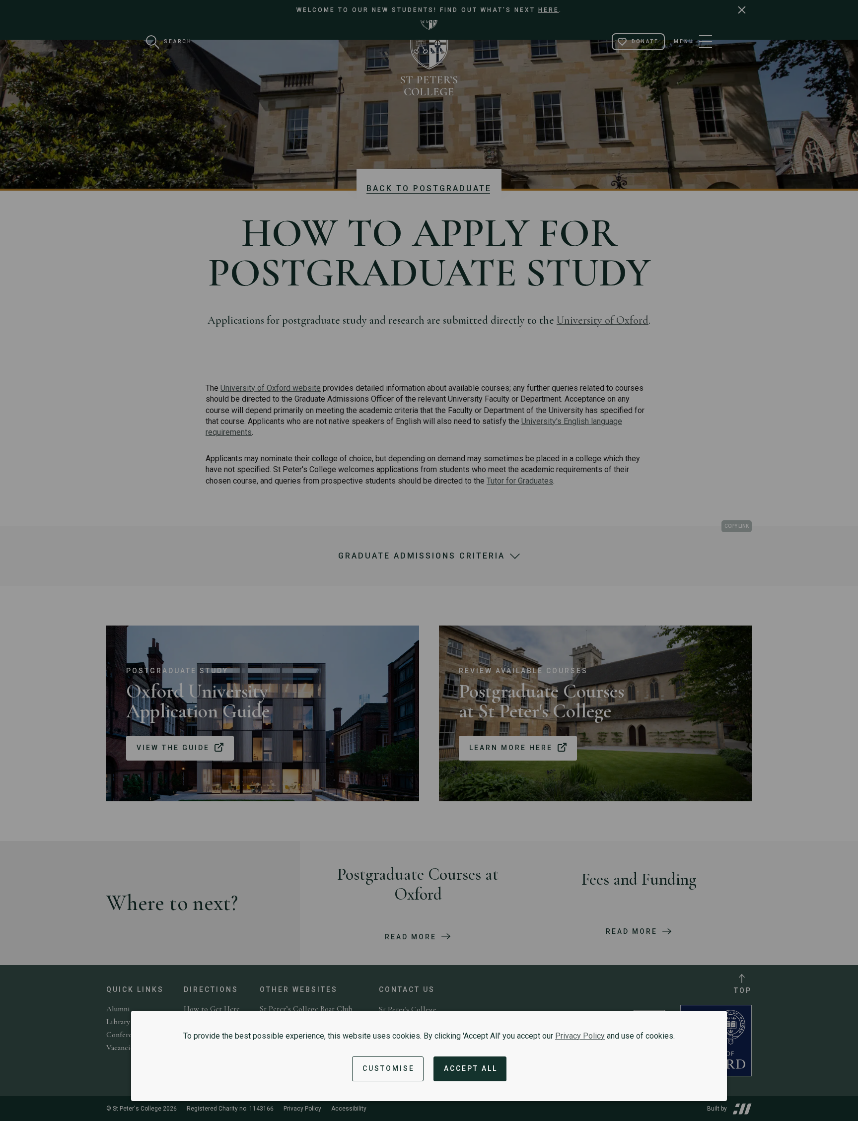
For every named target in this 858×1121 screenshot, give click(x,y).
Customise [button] (388, 1068)
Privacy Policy (580, 1036)
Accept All (471, 1068)
